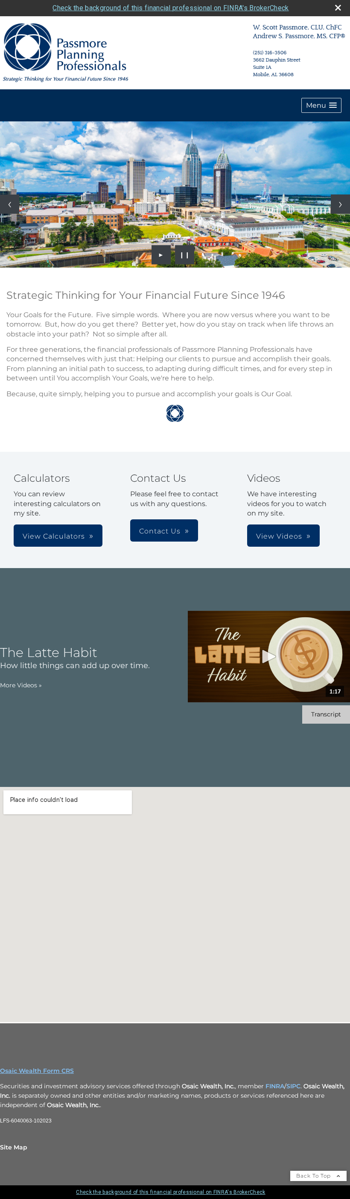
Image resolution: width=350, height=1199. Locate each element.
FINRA (274, 1086)
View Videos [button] (279, 536)
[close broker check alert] (338, 7)
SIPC (293, 1086)
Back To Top (314, 1175)
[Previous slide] (9, 204)
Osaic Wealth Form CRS (37, 1071)
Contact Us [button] (160, 531)
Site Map (13, 1147)
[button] (321, 105)
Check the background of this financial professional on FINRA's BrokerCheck (170, 8)
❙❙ (184, 255)
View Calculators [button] (54, 536)
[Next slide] (340, 204)
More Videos (21, 685)
